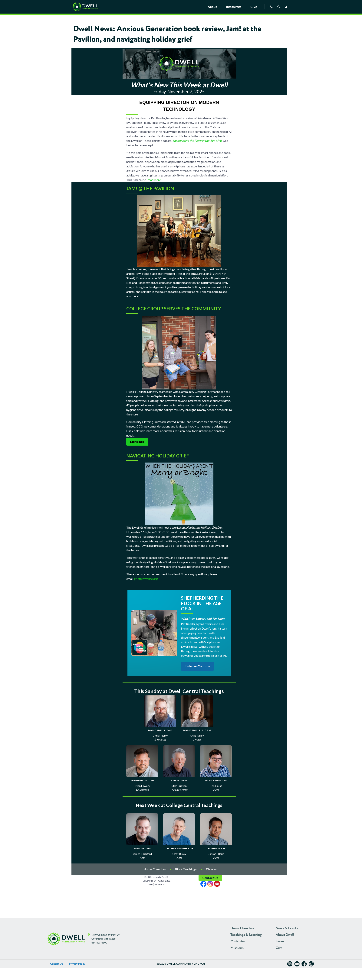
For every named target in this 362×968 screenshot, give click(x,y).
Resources (233, 7)
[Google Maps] (89, 939)
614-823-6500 (99, 943)
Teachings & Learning (246, 934)
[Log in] (286, 6)
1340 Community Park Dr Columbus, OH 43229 (105, 937)
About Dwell (285, 934)
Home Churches (154, 869)
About (212, 7)
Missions (237, 948)
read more (154, 180)
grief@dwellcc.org (146, 578)
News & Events (287, 928)
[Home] (85, 6)
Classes (211, 869)
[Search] (278, 6)
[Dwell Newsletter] (289, 965)
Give (253, 7)
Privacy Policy (77, 964)
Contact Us (56, 964)
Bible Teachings (186, 869)
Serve (280, 941)
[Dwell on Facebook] (304, 965)
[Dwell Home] (66, 939)
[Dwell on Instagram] (311, 965)
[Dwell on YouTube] (297, 965)
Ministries (237, 941)
